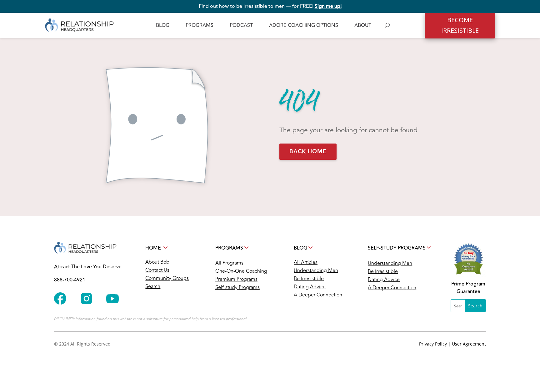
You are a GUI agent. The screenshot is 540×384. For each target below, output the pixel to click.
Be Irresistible (309, 278)
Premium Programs (236, 279)
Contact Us (157, 270)
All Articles (306, 262)
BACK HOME (308, 151)
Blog (162, 25)
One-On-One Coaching (241, 271)
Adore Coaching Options (303, 25)
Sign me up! (328, 6)
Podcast (241, 25)
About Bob (157, 262)
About (362, 25)
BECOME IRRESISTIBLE (460, 25)
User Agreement (469, 344)
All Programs (229, 263)
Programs (199, 25)
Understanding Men (316, 270)
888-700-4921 (69, 280)
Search (152, 286)
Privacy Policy (433, 344)
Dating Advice (310, 287)
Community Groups (167, 278)
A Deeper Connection (318, 295)
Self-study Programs (237, 287)
